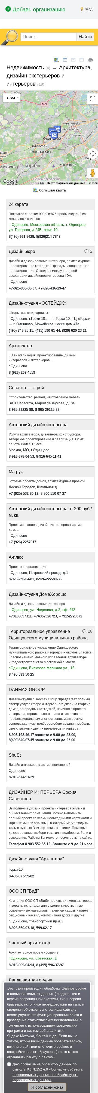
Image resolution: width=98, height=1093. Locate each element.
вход (89, 9)
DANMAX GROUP (27, 689)
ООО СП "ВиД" (24, 891)
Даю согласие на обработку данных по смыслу (47, 1072)
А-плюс (16, 557)
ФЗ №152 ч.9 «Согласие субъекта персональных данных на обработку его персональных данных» (47, 1074)
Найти (85, 36)
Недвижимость (25, 67)
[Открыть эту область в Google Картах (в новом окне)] (10, 181)
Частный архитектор (29, 943)
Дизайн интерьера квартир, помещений (40, 765)
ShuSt (15, 755)
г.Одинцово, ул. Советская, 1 (33, 958)
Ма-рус (16, 471)
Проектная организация (27, 567)
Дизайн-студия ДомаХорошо (37, 594)
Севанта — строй (26, 387)
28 (90, 631)
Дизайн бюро (22, 251)
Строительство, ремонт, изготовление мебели (45, 397)
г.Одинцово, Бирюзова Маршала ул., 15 (41, 668)
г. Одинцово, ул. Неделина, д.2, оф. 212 (42, 610)
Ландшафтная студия (30, 980)
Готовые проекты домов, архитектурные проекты (47, 481)
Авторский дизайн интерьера (38, 424)
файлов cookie (74, 988)
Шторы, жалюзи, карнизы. (29, 313)
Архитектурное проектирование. (34, 952)
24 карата (18, 204)
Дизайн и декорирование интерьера (37, 604)
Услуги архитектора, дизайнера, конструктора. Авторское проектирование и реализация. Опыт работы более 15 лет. (46, 439)
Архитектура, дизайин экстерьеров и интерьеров (49, 75)
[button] (54, 135)
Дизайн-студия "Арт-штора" (36, 859)
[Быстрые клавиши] (42, 183)
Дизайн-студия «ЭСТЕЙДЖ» (37, 303)
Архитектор (20, 345)
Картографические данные (66, 183)
